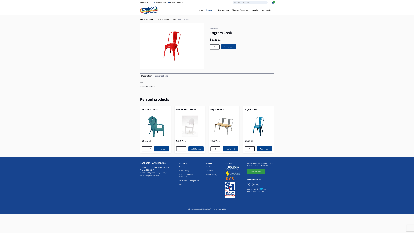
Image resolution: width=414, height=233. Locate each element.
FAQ (181, 185)
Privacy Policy (211, 175)
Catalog (209, 10)
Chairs (158, 19)
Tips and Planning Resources (186, 176)
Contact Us (266, 10)
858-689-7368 (151, 170)
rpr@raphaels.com (152, 176)
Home (200, 10)
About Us (209, 171)
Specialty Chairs (169, 19)
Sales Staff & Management (189, 181)
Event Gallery (223, 10)
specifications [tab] (161, 76)
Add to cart (228, 47)
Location (255, 10)
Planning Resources (240, 10)
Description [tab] (146, 76)
